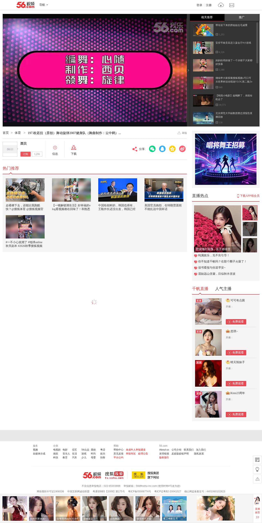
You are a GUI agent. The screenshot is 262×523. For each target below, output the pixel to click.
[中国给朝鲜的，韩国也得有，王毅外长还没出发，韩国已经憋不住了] (117, 190)
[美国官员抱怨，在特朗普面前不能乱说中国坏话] (164, 190)
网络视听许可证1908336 (50, 491)
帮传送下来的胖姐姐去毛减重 (231, 25)
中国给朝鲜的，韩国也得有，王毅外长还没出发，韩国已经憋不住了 (117, 209)
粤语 (102, 449)
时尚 (93, 453)
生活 (74, 453)
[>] (221, 5)
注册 (209, 5)
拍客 (102, 457)
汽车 (74, 457)
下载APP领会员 (250, 195)
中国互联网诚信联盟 (78, 491)
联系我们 (189, 449)
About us (164, 449)
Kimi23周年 (237, 393)
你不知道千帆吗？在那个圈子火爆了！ (222, 261)
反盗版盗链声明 (180, 453)
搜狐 (146, 475)
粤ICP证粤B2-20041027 (167, 491)
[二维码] (257, 459)
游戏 (83, 453)
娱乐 (102, 453)
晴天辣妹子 (237, 362)
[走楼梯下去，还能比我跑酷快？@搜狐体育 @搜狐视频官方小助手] (25, 190)
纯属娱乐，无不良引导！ (214, 255)
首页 (6, 132)
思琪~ (234, 331)
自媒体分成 (39, 453)
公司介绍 (176, 449)
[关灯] (257, 469)
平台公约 (118, 457)
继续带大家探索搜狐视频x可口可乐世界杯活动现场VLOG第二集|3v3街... (234, 82)
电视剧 (57, 449)
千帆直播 (200, 288)
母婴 (93, 457)
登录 (199, 5)
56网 (92, 475)
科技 (55, 457)
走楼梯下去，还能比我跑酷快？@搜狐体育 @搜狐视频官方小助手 (24, 209)
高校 (93, 449)
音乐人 (66, 453)
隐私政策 (199, 453)
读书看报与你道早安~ (212, 267)
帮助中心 (118, 449)
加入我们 (201, 449)
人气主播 (223, 288)
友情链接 (164, 453)
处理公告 (143, 453)
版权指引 (164, 457)
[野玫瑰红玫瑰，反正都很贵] (217, 207)
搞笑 (55, 453)
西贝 (23, 143)
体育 (18, 132)
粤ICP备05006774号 (139, 491)
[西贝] (10, 149)
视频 (35, 449)
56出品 (85, 449)
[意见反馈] (257, 479)
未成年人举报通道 (136, 449)
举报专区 (131, 453)
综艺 (74, 449)
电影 (65, 449)
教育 (65, 457)
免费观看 (238, 321)
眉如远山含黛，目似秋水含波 (216, 273)
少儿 (83, 457)
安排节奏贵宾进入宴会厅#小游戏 (233, 42)
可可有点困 (237, 300)
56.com (25, 6)
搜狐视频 (116, 475)
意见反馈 (118, 453)
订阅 (25, 154)
